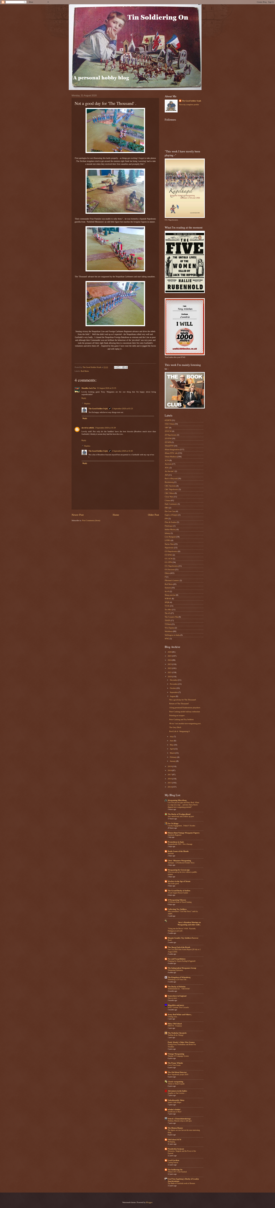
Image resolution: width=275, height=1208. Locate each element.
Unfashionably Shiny (176, 1100)
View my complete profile (189, 105)
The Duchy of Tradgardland (179, 814)
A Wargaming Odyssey (177, 900)
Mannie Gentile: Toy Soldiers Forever (183, 938)
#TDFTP (168, 420)
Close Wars (169, 497)
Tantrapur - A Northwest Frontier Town (181, 863)
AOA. (167, 468)
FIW (166, 519)
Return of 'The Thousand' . (179, 704)
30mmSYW (169, 446)
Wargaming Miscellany (177, 800)
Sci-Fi (167, 591)
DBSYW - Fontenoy (175, 1026)
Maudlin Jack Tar (88, 388)
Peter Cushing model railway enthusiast (184, 712)
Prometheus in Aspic (176, 842)
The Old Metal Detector (177, 1072)
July (172, 737)
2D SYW (168, 439)
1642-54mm (169, 424)
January (173, 761)
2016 (170, 779)
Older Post (153, 514)
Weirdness (169, 631)
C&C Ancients (170, 486)
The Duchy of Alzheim (176, 987)
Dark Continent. (171, 504)
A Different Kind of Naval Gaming (179, 902)
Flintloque (169, 526)
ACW (167, 460)
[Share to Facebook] (123, 367)
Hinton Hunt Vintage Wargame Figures (184, 833)
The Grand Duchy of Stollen (179, 891)
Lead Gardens (173, 1160)
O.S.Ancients (170, 570)
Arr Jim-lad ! (169, 471)
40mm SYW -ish (171, 453)
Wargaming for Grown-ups (179, 870)
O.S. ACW (168, 559)
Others (167, 573)
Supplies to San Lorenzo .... (177, 1093)
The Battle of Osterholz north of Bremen (181, 1183)
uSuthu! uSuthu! (174, 1110)
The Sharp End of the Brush (179, 947)
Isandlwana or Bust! (174, 1112)
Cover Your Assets (174, 1065)
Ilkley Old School (175, 1024)
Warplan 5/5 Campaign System (178, 1056)
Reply (83, 398)
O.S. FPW (168, 562)
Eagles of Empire (171, 515)
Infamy (167, 533)
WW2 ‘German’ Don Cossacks (178, 1007)
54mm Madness (171, 457)
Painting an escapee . (177, 716)
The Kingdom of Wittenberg (179, 977)
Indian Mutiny (170, 530)
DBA (167, 508)
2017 (170, 775)
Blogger (149, 1202)
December (174, 680)
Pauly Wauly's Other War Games (181, 1042)
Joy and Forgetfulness (176, 959)
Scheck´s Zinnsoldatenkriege (179, 1119)
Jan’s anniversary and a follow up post (181, 816)
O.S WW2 (168, 555)
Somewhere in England (177, 996)
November (174, 684)
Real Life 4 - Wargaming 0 (179, 731)
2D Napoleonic (170, 435)
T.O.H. (167, 606)
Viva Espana (169, 628)
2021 (170, 672)
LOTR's (168, 540)
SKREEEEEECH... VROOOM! (179, 989)
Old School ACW (174, 1140)
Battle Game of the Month (178, 851)
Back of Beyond (171, 479)
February (173, 757)
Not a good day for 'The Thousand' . (183, 700)
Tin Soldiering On (175, 1170)
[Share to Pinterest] (126, 367)
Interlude (171, 853)
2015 (170, 783)
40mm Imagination (172, 450)
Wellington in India (172, 635)
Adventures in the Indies (177, 1091)
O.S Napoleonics (171, 551)
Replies (87, 404)
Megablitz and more (176, 1005)
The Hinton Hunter (175, 1128)
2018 (170, 770)
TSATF (167, 621)
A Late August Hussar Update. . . (179, 893)
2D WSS (168, 442)
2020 (170, 677)
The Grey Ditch (175, 727)
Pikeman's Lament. (172, 580)
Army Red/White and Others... (180, 1015)
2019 (170, 766)
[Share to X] (120, 367)
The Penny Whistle (175, 1063)
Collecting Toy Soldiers (177, 909)
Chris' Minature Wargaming (179, 861)
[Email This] (115, 367)
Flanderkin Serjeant (176, 1149)
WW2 (167, 639)
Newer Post (78, 514)
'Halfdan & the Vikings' (176, 1035)
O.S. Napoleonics (171, 566)
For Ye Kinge (173, 824)
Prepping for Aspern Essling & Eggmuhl (181, 961)
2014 (170, 787)
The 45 (167, 613)
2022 (170, 668)
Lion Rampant (170, 537)
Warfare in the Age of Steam (179, 881)
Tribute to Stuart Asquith (176, 1084)
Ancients (168, 464)
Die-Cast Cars (170, 511)
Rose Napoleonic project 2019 (178, 1075)
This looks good (173, 883)
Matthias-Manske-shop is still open (180, 1121)
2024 (170, 660)
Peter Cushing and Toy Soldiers (181, 720)
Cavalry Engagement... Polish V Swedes (181, 826)
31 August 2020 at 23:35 (106, 388)
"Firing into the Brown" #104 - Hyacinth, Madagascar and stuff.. (182, 930)
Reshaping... (172, 1142)
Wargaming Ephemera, (175, 970)
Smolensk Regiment (174, 835)
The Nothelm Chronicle (177, 1033)
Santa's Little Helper (174, 1102)
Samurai (168, 588)
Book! (170, 940)
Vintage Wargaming (176, 1054)
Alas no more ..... (173, 998)
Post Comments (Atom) (91, 521)
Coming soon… (173, 1017)
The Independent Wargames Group (182, 968)
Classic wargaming (175, 1082)
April (172, 749)
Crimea (167, 500)
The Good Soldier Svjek (98, 409)
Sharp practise (170, 595)
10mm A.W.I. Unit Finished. (177, 1172)
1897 (167, 428)
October (173, 688)
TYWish (168, 624)
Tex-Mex (168, 610)
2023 (170, 664)
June (172, 741)
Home (116, 514)
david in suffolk (87, 428)
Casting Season (173, 1162)
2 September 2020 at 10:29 (105, 428)
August (173, 696)
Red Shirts (85, 371)
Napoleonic (169, 548)
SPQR (167, 602)
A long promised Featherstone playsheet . (185, 708)
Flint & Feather (170, 522)
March (172, 753)
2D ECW (168, 431)
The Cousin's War (171, 617)
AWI (166, 475)
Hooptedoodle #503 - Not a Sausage (180, 844)
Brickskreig (169, 482)
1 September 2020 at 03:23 (122, 409)
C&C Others (169, 493)
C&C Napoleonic (171, 489)
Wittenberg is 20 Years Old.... (178, 980)
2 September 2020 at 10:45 (122, 451)
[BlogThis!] (118, 367)
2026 (170, 652)
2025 (170, 656)
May (172, 745)
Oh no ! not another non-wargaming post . (185, 724)
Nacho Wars (169, 544)
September (174, 692)
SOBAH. (168, 599)
